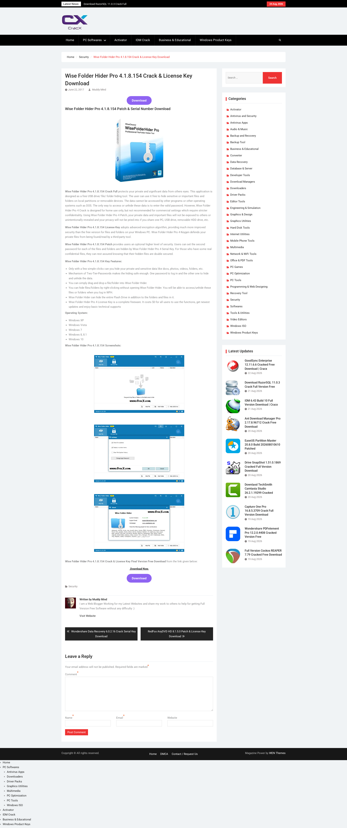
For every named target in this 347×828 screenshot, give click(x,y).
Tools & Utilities (240, 313)
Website (172, 717)
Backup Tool (237, 142)
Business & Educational (175, 40)
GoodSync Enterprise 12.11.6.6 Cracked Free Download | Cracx (260, 364)
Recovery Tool (238, 293)
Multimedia (237, 247)
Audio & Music (239, 129)
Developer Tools (240, 175)
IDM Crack (143, 40)
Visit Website (88, 616)
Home (70, 40)
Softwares (236, 306)
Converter (236, 155)
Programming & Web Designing (248, 286)
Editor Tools (237, 201)
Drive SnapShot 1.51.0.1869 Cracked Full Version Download (263, 466)
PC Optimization (240, 273)
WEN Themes (277, 753)
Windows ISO (238, 326)
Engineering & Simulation (245, 208)
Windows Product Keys (216, 40)
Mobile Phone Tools (242, 240)
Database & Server (241, 168)
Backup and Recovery (243, 135)
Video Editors (238, 319)
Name (68, 717)
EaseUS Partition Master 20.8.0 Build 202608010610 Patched (262, 444)
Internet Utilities (240, 234)
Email (119, 717)
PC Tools (235, 280)
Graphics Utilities (240, 221)
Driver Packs (237, 194)
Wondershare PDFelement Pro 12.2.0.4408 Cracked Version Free (262, 532)
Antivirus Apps (239, 122)
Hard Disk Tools (240, 227)
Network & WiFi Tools (243, 254)
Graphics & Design (241, 214)
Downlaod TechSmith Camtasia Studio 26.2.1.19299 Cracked (259, 488)
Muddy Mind (99, 89)
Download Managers (242, 181)
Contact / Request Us (185, 754)
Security (73, 586)
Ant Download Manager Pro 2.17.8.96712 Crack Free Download (262, 422)
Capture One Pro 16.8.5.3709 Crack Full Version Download (259, 511)
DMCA (164, 754)
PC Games (236, 267)
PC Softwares (92, 40)
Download (139, 100)
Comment (71, 674)
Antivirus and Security (243, 116)
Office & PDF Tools (241, 260)
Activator (120, 40)
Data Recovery (239, 162)
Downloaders (238, 188)
